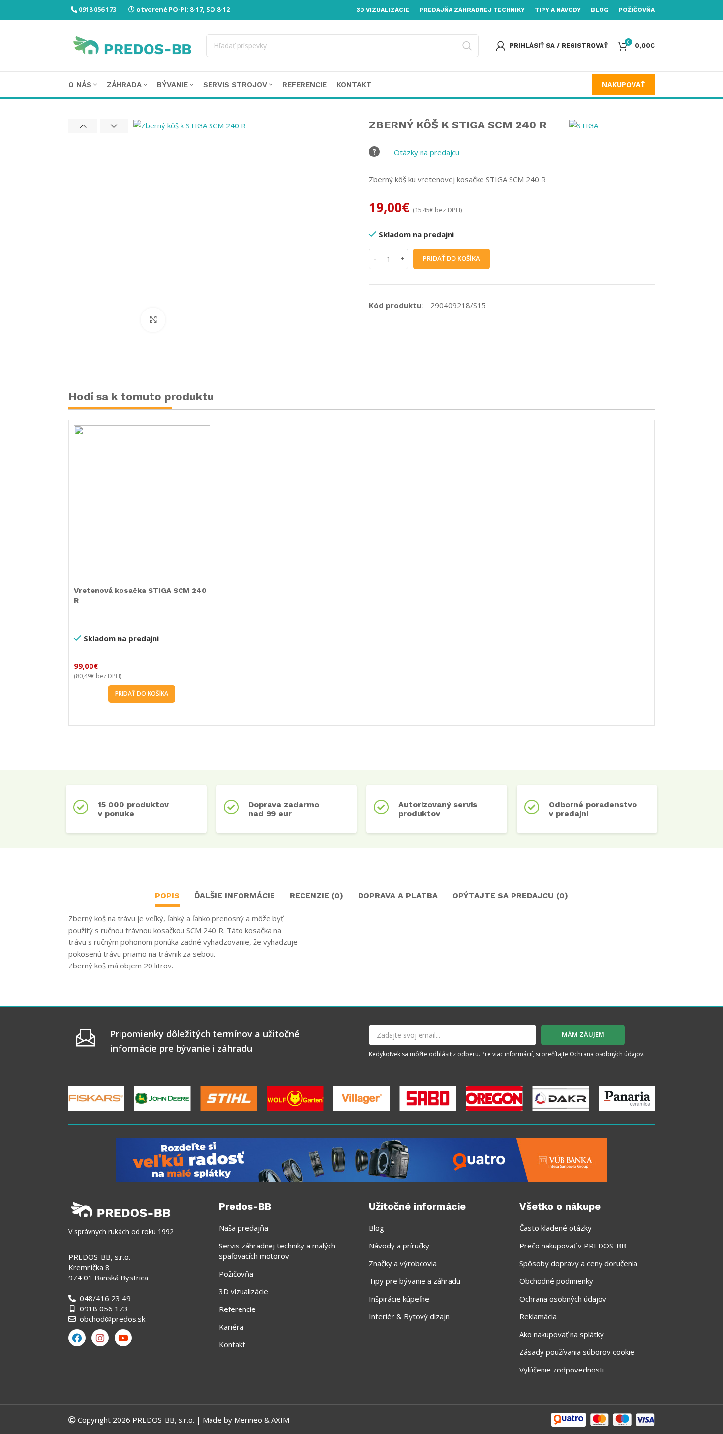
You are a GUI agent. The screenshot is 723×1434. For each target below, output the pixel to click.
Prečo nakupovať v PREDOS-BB (572, 1245)
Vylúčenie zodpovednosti (561, 1369)
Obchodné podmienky (556, 1281)
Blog (376, 1228)
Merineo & (252, 1420)
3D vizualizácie (243, 1291)
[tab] (167, 897)
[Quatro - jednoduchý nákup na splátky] (361, 1159)
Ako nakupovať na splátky (561, 1334)
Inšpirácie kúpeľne (399, 1299)
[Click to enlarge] (153, 320)
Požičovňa (236, 1273)
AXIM (279, 1420)
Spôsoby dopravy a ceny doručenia (578, 1263)
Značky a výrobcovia (403, 1263)
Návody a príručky (399, 1245)
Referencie (237, 1309)
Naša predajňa (243, 1228)
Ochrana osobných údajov (606, 1054)
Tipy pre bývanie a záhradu (414, 1281)
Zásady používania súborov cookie (576, 1352)
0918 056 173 (97, 9)
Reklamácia (538, 1316)
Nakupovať (623, 84)
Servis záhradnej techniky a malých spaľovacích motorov (277, 1251)
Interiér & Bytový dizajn (409, 1316)
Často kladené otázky (555, 1228)
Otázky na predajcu (426, 152)
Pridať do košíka (451, 258)
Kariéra (231, 1327)
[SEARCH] (467, 45)
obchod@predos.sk (112, 1319)
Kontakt (232, 1344)
